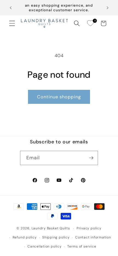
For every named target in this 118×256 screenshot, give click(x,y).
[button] (12, 23)
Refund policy (25, 237)
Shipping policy (56, 237)
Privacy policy (89, 228)
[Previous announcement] (11, 8)
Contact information (93, 237)
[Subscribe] (91, 158)
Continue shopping (59, 97)
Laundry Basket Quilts (51, 228)
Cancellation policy (44, 246)
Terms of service (81, 246)
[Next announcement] (108, 8)
